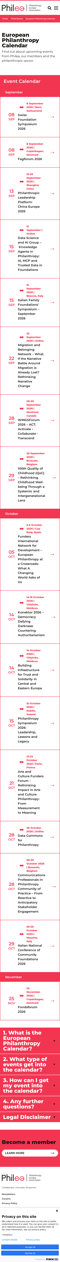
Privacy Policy (9, 1203)
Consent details (9, 1239)
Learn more (14, 1153)
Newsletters (8, 1194)
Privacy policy (33, 1239)
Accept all (30, 1247)
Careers (6, 1199)
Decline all (30, 1253)
